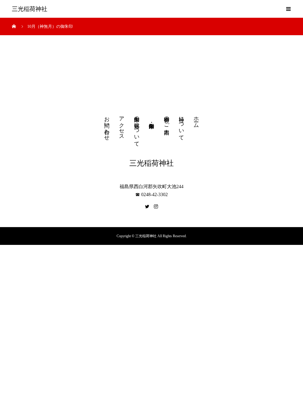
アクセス (122, 125)
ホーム (196, 119)
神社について (181, 125)
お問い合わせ (107, 125)
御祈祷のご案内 (167, 119)
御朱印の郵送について (137, 128)
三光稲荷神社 (29, 9)
